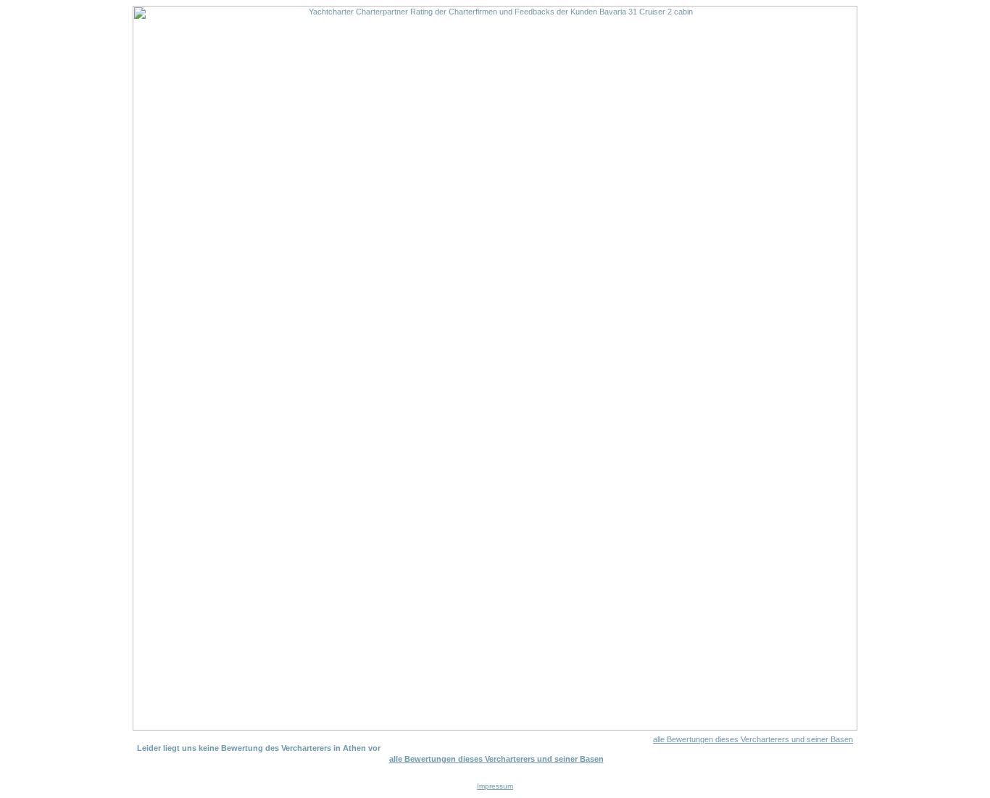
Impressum (495, 786)
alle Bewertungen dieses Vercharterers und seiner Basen (753, 739)
